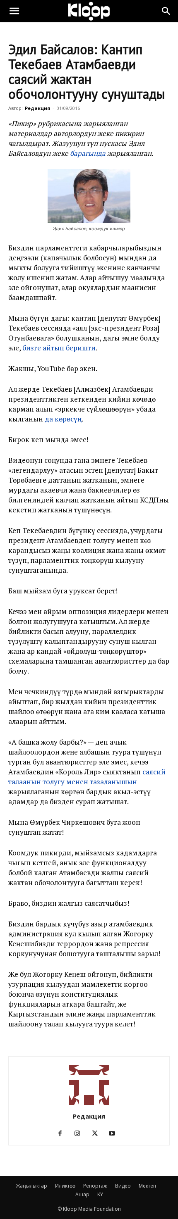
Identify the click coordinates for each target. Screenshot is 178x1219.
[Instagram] (80, 1133)
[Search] (166, 11)
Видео (123, 1185)
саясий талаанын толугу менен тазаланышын (87, 776)
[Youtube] (115, 1133)
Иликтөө (65, 1185)
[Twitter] (98, 1133)
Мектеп (147, 1185)
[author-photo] (89, 1105)
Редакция (37, 108)
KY (100, 1194)
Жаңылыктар (31, 1185)
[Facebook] (63, 1133)
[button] (14, 11)
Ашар (82, 1194)
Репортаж (95, 1185)
